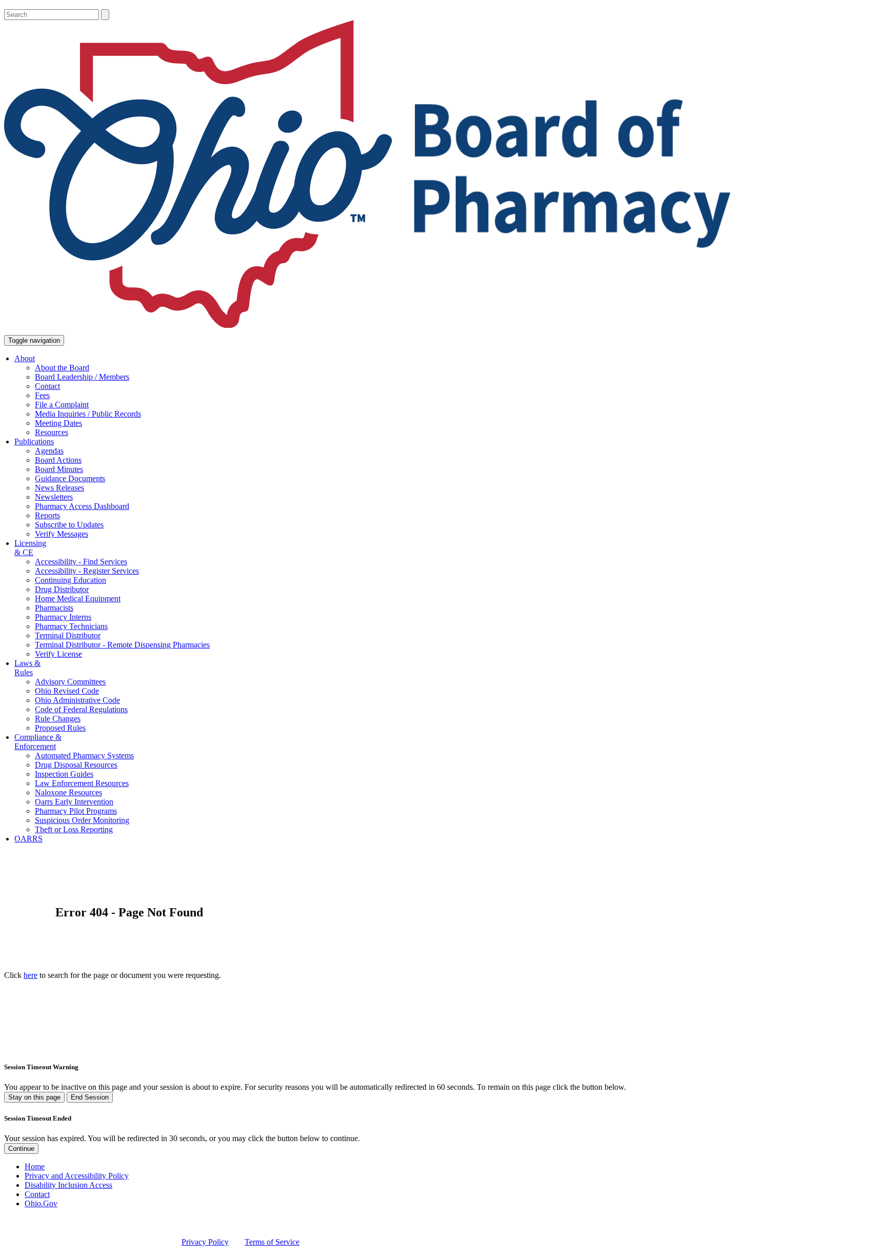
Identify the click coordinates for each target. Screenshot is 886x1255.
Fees (42, 395)
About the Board (62, 367)
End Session (90, 1097)
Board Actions (58, 460)
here (30, 975)
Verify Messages (61, 534)
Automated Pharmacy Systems (84, 755)
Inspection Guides (64, 774)
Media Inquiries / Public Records (88, 413)
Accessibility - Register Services (87, 570)
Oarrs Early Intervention (74, 801)
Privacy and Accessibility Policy (77, 1175)
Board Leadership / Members (82, 376)
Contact (47, 386)
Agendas (49, 450)
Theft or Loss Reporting (74, 829)
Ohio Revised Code (67, 691)
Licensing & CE (30, 548)
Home (35, 1166)
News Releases (59, 487)
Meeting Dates (58, 423)
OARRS (28, 838)
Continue (21, 1148)
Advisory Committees (70, 681)
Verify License (58, 654)
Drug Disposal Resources (76, 764)
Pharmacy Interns (63, 617)
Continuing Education (70, 580)
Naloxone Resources (68, 792)
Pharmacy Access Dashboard (82, 506)
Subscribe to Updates (69, 524)
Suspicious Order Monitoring (82, 820)
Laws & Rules (27, 668)
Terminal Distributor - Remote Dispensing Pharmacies (122, 644)
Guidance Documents (70, 478)
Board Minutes (59, 469)
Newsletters (54, 497)
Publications (34, 441)
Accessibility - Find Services (81, 561)
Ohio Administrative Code (77, 700)
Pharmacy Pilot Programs (76, 811)
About (24, 358)
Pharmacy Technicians (71, 626)
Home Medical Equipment (77, 598)
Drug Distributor (62, 589)
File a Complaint (62, 404)
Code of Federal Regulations (81, 709)
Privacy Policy (205, 1242)
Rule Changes (57, 718)
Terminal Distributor (67, 635)
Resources (51, 432)
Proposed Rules (60, 727)
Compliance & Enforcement (38, 742)
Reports (47, 515)
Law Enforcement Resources (82, 783)
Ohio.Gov (41, 1203)
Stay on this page (34, 1097)
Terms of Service (272, 1242)
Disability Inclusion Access (68, 1185)
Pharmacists (54, 607)
